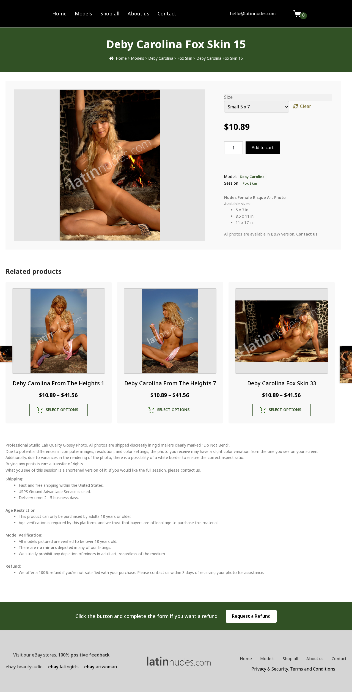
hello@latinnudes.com (253, 13)
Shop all (109, 13)
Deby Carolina (160, 58)
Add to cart (263, 147)
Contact (167, 13)
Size (228, 97)
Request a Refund (251, 616)
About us (138, 13)
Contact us (306, 234)
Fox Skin (184, 58)
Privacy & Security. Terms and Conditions (293, 669)
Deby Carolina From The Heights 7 (170, 383)
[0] (297, 14)
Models (83, 13)
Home (59, 13)
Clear (305, 106)
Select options (62, 409)
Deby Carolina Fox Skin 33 (281, 383)
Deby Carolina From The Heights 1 (58, 383)
